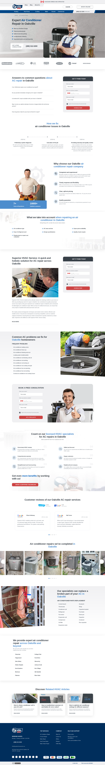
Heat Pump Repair (44, 741)
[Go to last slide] (12, 521)
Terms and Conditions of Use (74, 740)
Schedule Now (78, 107)
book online (85, 7)
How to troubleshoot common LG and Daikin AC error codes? (52, 706)
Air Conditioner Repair (45, 734)
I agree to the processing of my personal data (77, 103)
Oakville (68, 7)
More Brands (86, 63)
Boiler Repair (43, 739)
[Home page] (12, 15)
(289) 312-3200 (82, 11)
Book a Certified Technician (26, 484)
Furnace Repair (43, 736)
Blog (31, 5)
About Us (58, 734)
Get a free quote (31, 417)
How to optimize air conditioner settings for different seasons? (79, 706)
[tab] (50, 534)
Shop (26, 5)
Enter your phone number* (72, 90)
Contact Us (58, 736)
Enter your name (70, 84)
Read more (15, 321)
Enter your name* (23, 391)
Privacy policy (71, 734)
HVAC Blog (58, 743)
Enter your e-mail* (70, 97)
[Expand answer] (52, 87)
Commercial (61, 11)
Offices (57, 739)
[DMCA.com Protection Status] (16, 763)
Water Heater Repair (44, 743)
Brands (54, 11)
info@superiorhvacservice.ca (18, 746)
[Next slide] (93, 521)
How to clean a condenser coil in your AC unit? (24, 706)
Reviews (58, 741)
